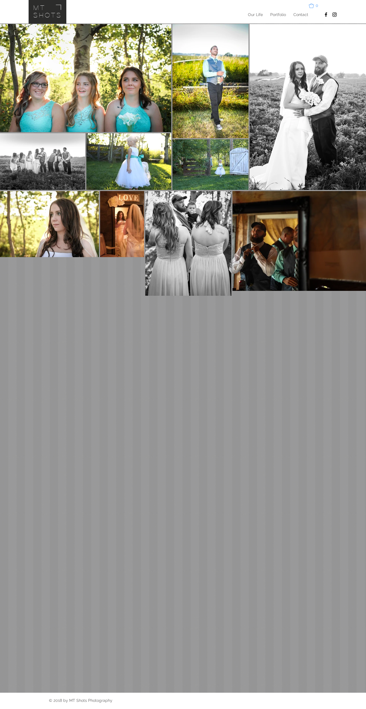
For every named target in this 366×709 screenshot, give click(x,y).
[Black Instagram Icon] (334, 14)
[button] (316, 5)
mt (39, 7)
